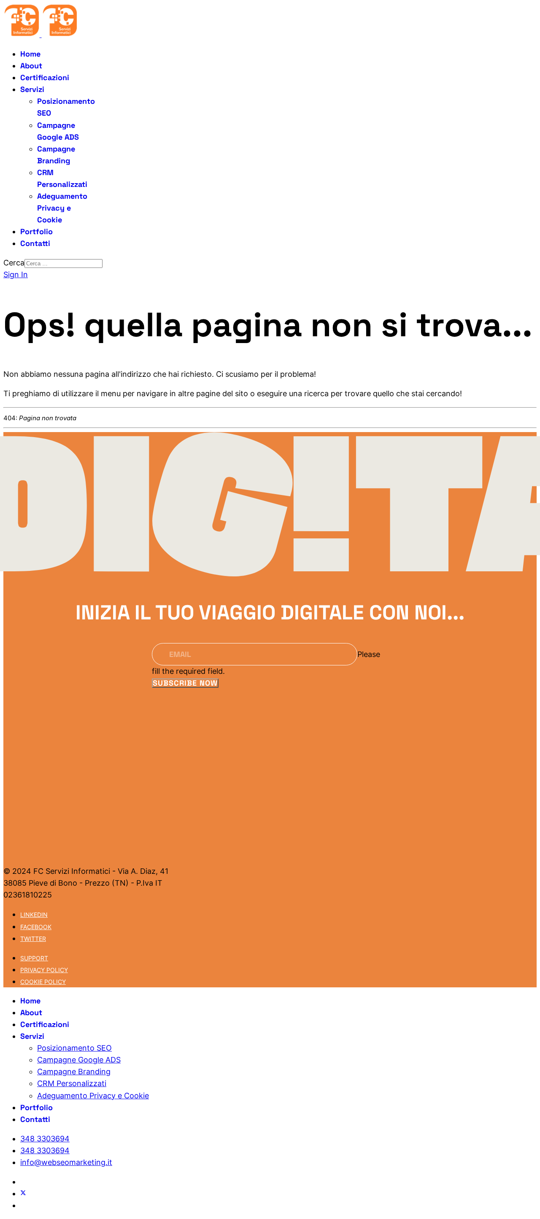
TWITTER (33, 938)
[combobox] (63, 263)
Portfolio (36, 231)
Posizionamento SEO (74, 1047)
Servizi (32, 89)
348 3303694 (45, 1138)
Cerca (13, 262)
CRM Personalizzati (71, 1083)
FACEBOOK (35, 926)
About (31, 65)
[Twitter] (23, 1193)
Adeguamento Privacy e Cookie (62, 207)
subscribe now (185, 683)
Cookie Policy (43, 981)
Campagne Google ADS (79, 1059)
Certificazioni (44, 77)
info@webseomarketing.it (66, 1162)
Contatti (35, 243)
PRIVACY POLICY (44, 969)
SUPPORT (34, 958)
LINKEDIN (34, 914)
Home (30, 54)
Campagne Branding (74, 1071)
